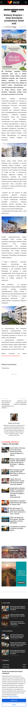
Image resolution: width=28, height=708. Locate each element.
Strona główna (5, 6)
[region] (14, 688)
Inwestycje (14, 11)
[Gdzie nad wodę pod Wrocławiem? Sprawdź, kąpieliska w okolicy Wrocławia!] (5, 519)
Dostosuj (14, 704)
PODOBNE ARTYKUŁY (11, 442)
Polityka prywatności (13, 696)
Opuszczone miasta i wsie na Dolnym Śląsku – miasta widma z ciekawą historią (17, 623)
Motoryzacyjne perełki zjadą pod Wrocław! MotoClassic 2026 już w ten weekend (17, 608)
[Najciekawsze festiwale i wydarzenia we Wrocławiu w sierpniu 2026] (5, 502)
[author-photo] (14, 421)
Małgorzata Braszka (10, 26)
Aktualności (4, 451)
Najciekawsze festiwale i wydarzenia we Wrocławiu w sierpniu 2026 (18, 502)
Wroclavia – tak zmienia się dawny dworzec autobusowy (20, 402)
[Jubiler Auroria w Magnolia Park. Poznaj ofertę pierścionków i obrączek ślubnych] (5, 481)
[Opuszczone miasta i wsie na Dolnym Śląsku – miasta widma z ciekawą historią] (5, 623)
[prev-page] (3, 534)
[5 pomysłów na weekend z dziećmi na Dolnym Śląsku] (5, 528)
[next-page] (5, 534)
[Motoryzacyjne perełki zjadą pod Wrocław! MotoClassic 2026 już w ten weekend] (5, 471)
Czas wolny (4, 504)
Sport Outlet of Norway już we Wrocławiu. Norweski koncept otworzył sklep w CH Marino (17, 451)
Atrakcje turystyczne (4, 492)
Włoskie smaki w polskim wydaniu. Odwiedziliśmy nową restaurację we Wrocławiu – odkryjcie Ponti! (18, 462)
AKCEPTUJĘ (14, 700)
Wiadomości (21, 9)
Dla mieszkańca (12, 6)
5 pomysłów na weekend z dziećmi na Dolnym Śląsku (18, 528)
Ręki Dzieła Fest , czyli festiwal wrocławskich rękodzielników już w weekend (8, 404)
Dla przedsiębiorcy (14, 9)
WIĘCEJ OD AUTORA (10, 444)
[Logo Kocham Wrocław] (14, 2)
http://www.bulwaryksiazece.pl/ (11, 356)
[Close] (26, 670)
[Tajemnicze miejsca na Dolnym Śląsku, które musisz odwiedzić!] (5, 616)
